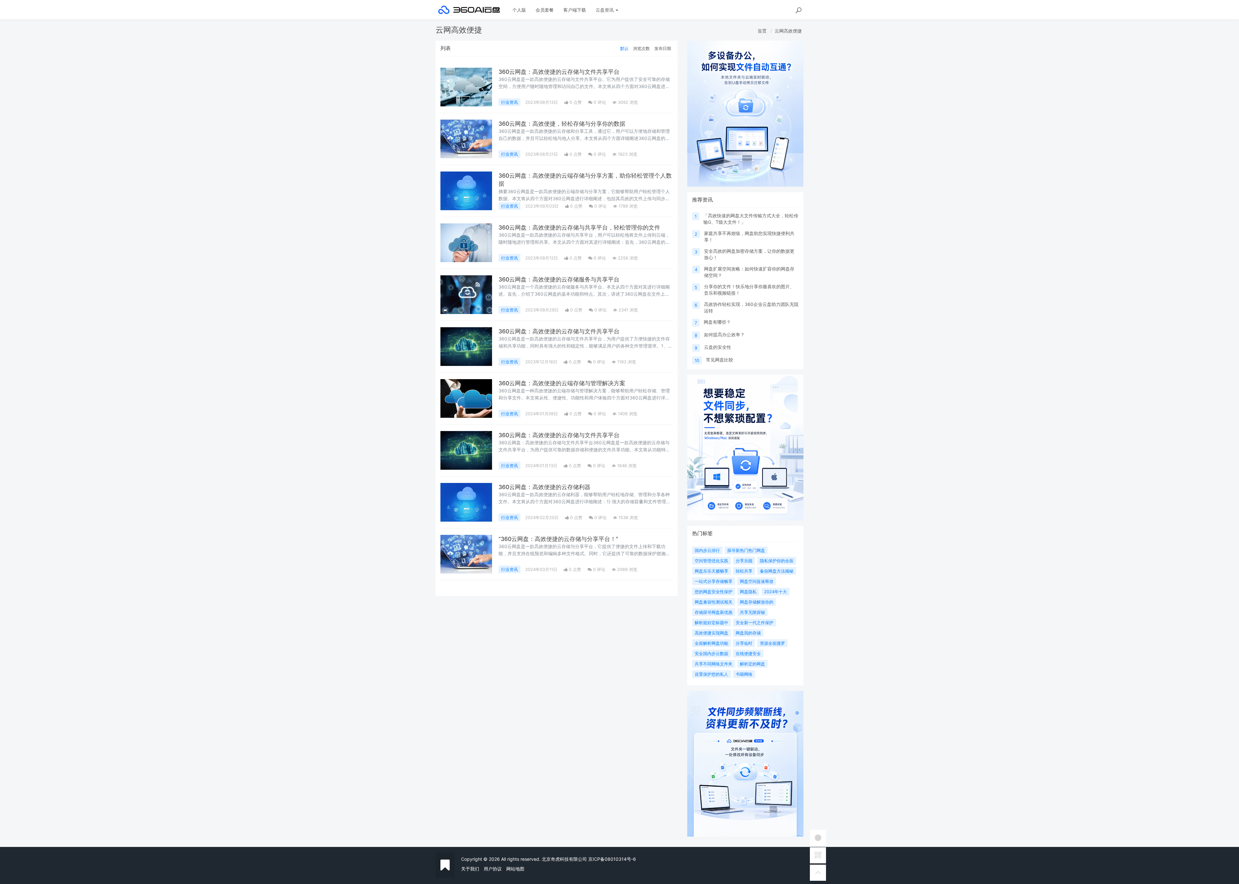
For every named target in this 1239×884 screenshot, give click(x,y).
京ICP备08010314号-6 (612, 859)
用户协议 (493, 868)
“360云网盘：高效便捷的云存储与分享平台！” (558, 538)
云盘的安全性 (717, 347)
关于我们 (470, 868)
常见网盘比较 (719, 359)
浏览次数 (641, 48)
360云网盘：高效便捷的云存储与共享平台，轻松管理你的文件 (579, 227)
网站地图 (515, 868)
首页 (762, 31)
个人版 (519, 10)
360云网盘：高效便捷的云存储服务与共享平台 (559, 279)
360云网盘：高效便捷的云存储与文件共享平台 (559, 71)
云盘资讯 (605, 10)
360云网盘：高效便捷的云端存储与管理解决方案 (562, 383)
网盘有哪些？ (717, 322)
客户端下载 (574, 10)
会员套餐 (545, 10)
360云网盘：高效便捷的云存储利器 (544, 487)
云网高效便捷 (788, 31)
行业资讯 (509, 102)
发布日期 (662, 48)
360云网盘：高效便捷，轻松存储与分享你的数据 (562, 123)
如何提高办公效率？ (724, 334)
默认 (624, 48)
